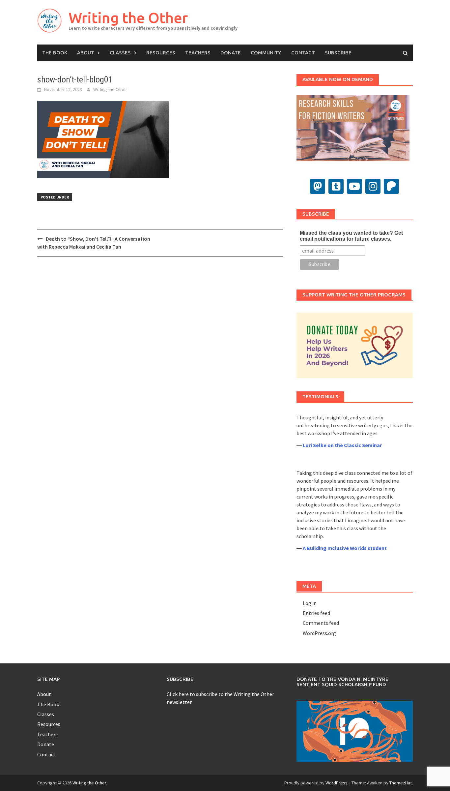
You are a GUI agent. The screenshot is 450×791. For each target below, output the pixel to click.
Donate (230, 52)
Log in (310, 603)
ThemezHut (400, 783)
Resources (160, 52)
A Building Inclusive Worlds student (345, 548)
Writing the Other (128, 18)
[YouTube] (354, 186)
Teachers (198, 52)
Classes (120, 52)
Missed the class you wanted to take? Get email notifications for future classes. (351, 236)
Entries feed (316, 613)
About (85, 52)
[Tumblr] (336, 186)
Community (266, 52)
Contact (303, 52)
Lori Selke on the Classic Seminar (342, 445)
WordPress (336, 783)
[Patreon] (391, 186)
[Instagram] (372, 186)
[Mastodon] (317, 186)
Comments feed (321, 623)
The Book (54, 52)
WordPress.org (319, 633)
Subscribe (338, 52)
